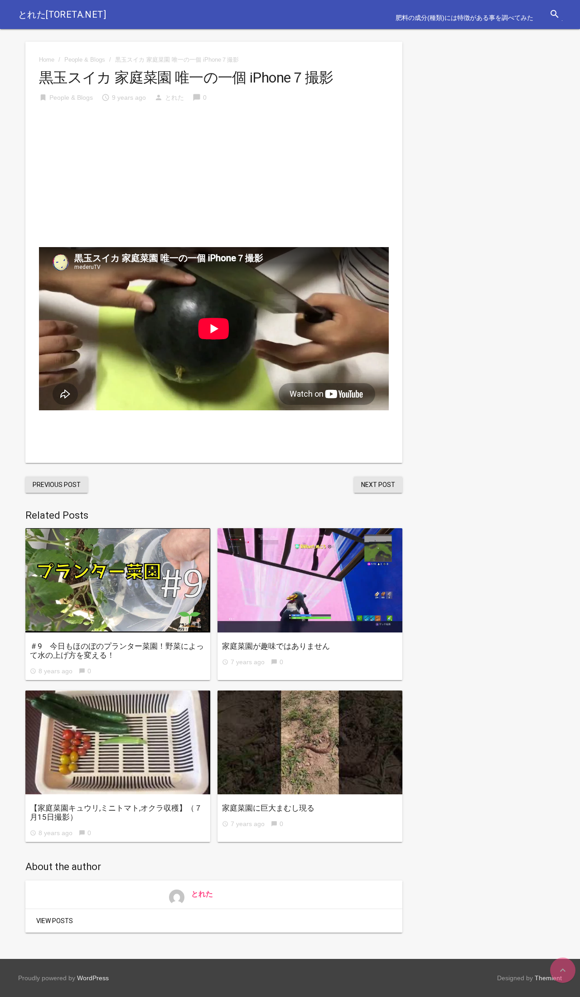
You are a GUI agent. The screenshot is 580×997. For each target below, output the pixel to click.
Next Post (378, 484)
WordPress (93, 978)
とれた (174, 97)
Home (46, 59)
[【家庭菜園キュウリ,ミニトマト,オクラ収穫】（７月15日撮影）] (117, 743)
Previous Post (57, 484)
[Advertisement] (214, 179)
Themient (548, 978)
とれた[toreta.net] (62, 14)
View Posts (54, 920)
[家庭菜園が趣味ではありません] (310, 580)
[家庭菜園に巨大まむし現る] (310, 743)
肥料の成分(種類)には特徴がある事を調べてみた (464, 17)
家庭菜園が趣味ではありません (276, 646)
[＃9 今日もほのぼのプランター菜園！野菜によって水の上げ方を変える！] (117, 580)
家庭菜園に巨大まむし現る (268, 807)
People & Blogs (84, 59)
